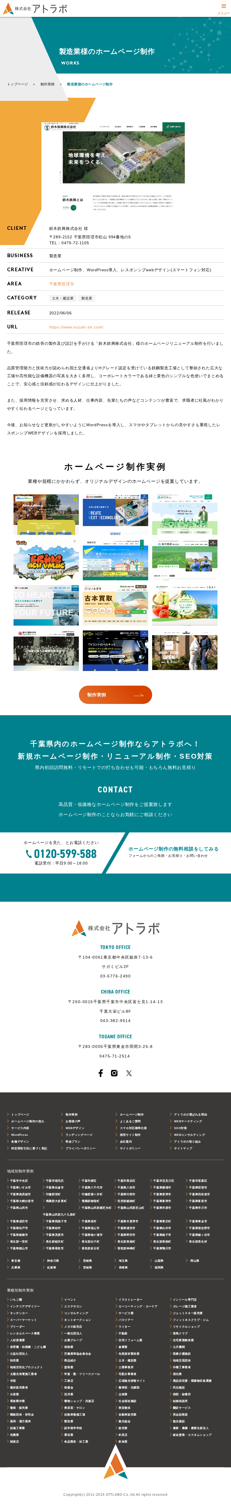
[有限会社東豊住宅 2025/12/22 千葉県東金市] (115, 560)
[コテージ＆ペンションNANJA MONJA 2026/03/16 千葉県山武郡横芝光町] (46, 514)
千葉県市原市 (162, 1207)
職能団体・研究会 (22, 1414)
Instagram (114, 1073)
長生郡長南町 (126, 1241)
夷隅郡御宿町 (91, 1201)
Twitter (128, 1073)
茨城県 (87, 1260)
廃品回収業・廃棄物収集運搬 (192, 1380)
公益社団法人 (19, 1353)
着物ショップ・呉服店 (79, 1401)
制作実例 (48, 84)
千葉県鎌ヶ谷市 (199, 1234)
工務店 (68, 1380)
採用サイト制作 (130, 1134)
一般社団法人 (73, 1333)
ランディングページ (79, 1134)
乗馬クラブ (180, 1333)
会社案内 (126, 1141)
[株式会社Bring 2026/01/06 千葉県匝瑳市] (46, 560)
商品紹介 (70, 1360)
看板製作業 (17, 1401)
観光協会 (125, 1421)
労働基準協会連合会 (77, 1353)
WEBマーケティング (188, 1121)
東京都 (15, 1260)
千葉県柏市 (53, 1228)
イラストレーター (131, 1299)
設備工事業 (17, 1428)
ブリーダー (17, 1326)
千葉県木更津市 (127, 1221)
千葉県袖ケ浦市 (92, 1234)
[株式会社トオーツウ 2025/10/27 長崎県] (46, 605)
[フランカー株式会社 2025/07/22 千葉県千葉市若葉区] (115, 651)
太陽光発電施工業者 (23, 1374)
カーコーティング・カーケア (138, 1306)
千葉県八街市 (126, 1187)
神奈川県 (53, 1260)
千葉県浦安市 (126, 1228)
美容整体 (125, 1407)
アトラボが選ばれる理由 (190, 1114)
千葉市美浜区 (126, 1180)
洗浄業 (68, 1394)
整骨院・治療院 (129, 1387)
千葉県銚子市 (162, 1234)
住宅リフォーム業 (131, 1340)
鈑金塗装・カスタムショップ (192, 1434)
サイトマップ (183, 1148)
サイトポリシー (130, 1148)
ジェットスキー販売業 (188, 1313)
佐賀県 (51, 1267)
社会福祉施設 (128, 1401)
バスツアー (126, 1319)
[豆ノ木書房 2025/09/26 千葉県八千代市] (115, 605)
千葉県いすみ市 (20, 1187)
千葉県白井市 (162, 1228)
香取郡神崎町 (126, 1248)
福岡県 (159, 1267)
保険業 (68, 1346)
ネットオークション (77, 1319)
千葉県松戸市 (19, 1228)
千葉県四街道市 (199, 1194)
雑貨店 (14, 1441)
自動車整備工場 (74, 1414)
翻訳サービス (182, 1407)
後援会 (68, 1387)
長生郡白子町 (91, 1241)
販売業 (123, 1428)
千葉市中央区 (19, 1180)
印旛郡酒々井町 (92, 1194)
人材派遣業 (17, 1340)
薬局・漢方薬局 (20, 1421)
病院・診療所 (182, 1394)
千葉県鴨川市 (162, 1248)
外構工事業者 (182, 1367)
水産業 (14, 1394)
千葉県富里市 (198, 1201)
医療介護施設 (182, 1353)
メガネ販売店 (73, 1326)
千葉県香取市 (55, 1248)
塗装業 (68, 1367)
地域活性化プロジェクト (26, 1367)
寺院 (13, 1380)
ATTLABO (115, 1462)
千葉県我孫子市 (56, 1221)
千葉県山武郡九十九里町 (59, 1214)
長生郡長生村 (198, 1241)
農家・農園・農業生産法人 (191, 1428)
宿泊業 (177, 1374)
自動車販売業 (128, 1414)
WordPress (19, 1134)
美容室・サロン (74, 1407)
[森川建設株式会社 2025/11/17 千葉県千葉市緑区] (184, 560)
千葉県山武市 (19, 1207)
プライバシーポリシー (80, 1148)
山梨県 (159, 1260)
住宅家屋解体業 (183, 1340)
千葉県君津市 (162, 1194)
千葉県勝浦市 (162, 1187)
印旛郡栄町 (53, 1194)
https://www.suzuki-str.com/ (76, 327)
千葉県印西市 (126, 1194)
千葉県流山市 (91, 1228)
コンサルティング (76, 1313)
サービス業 (126, 1313)
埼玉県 (123, 1260)
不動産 (123, 1333)
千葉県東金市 (198, 1221)
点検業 (123, 1394)
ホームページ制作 (132, 1114)
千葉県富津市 (162, 1201)
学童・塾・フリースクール (82, 1374)
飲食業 (123, 1441)
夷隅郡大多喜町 (56, 1201)
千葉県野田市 (126, 1234)
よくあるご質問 (130, 1121)
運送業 (68, 1434)
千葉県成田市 (19, 1221)
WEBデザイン (75, 1128)
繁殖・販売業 (19, 1407)
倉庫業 (123, 1346)
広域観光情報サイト (132, 1380)
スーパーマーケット (23, 1319)
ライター (125, 1326)
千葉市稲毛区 (55, 1180)
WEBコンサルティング (189, 1134)
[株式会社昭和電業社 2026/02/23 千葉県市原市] (115, 514)
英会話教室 (180, 1414)
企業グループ (73, 1340)
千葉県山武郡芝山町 (131, 1207)
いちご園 (16, 1299)
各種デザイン (20, 1141)
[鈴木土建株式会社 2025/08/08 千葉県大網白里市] (46, 651)
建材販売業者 (19, 1387)
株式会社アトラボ (35, 9)
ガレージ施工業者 (185, 1306)
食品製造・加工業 (76, 1441)
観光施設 (179, 1421)
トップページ (17, 84)
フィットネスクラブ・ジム (191, 1319)
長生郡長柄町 (162, 1241)
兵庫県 (15, 1267)
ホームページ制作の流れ (27, 1121)
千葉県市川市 (198, 1207)
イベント (70, 1299)
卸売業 (14, 1360)
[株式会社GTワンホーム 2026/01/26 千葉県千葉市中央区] (184, 514)
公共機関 (179, 1346)
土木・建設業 (63, 298)
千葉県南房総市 (20, 1194)
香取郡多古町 (91, 1248)
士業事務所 (126, 1367)
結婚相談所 (180, 1401)
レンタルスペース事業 (25, 1333)
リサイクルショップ (186, 1326)
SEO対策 (180, 1128)
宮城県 (87, 1267)
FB (101, 1073)
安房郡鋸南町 (126, 1201)
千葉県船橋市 (19, 1234)
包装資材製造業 (129, 1353)
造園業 (14, 1434)
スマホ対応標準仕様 (133, 1128)
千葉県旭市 (89, 1221)
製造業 (86, 298)
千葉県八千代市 (92, 1187)
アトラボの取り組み (187, 1141)
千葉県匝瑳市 (61, 284)
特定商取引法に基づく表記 (29, 1148)
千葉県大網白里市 (22, 1201)
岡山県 (194, 1260)
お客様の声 (73, 1121)
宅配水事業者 (128, 1374)
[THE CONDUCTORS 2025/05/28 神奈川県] (184, 651)
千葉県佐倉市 (55, 1187)
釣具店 (123, 1434)
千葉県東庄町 (162, 1221)
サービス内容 (20, 1128)
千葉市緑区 (89, 1180)
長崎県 (123, 1267)
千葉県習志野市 (199, 1228)
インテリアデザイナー (25, 1306)
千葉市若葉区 (198, 1180)
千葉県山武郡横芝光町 (97, 1207)
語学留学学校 (73, 1428)
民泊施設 (179, 1387)
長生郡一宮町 (19, 1241)
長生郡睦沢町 (55, 1241)
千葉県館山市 (19, 1248)
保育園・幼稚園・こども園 (28, 1346)
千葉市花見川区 (163, 1180)
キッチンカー (19, 1313)
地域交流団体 (182, 1360)
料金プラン (73, 1141)
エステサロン (73, 1306)
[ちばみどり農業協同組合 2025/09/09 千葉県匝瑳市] (184, 605)
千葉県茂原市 (55, 1234)
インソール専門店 (185, 1299)
